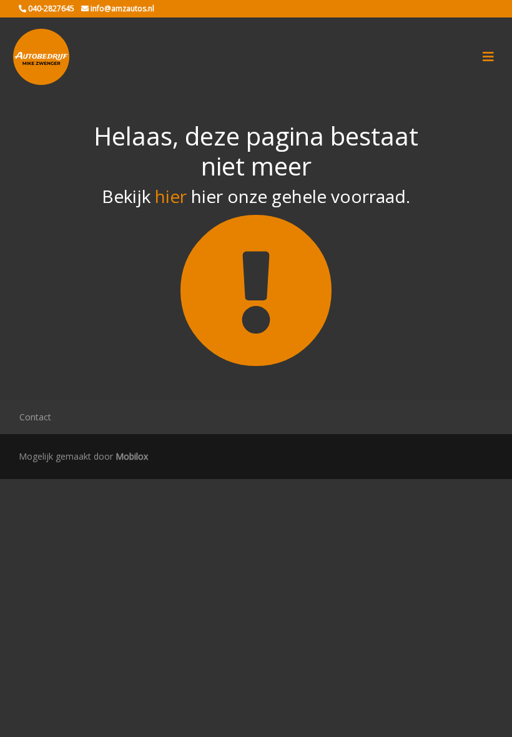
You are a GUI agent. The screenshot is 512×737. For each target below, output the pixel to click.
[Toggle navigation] (488, 56)
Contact (35, 417)
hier (171, 196)
